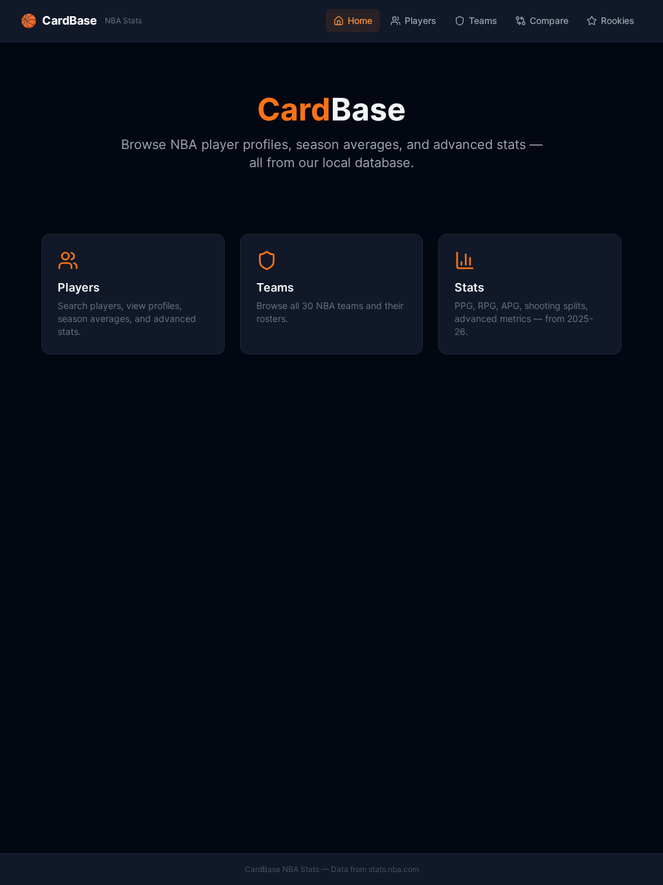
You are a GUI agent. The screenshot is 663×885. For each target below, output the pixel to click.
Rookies (618, 20)
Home (360, 20)
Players (420, 20)
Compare (549, 20)
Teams (483, 20)
